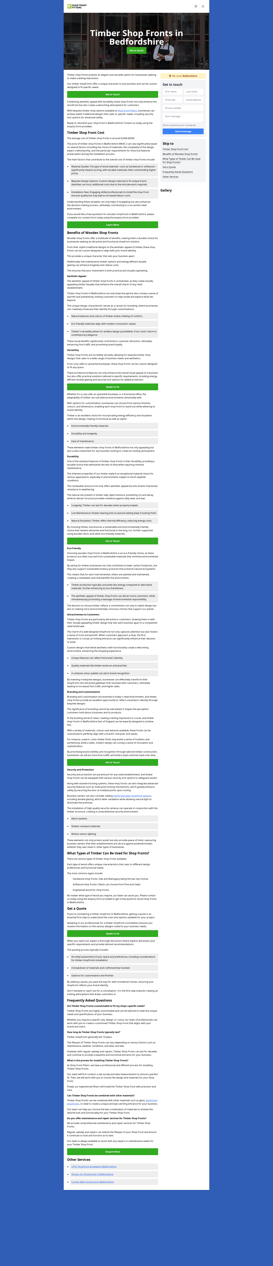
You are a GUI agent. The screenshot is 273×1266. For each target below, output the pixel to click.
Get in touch (137, 50)
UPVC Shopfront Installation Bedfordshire (93, 1166)
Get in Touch (113, 94)
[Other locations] (196, 6)
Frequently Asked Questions (178, 171)
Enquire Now (112, 1151)
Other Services (170, 176)
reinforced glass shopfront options (132, 795)
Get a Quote (169, 167)
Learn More (112, 224)
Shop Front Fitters (127, 110)
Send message (183, 131)
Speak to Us (112, 386)
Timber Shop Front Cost (175, 149)
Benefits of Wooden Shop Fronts (180, 154)
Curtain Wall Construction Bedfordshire (92, 1182)
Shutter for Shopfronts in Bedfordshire (92, 1174)
